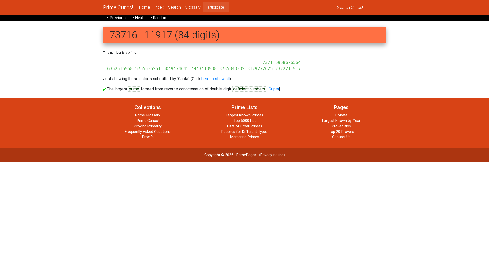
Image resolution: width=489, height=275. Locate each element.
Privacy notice (272, 155)
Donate (341, 115)
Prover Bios (341, 126)
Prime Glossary (147, 115)
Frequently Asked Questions (148, 132)
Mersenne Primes (244, 137)
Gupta (274, 89)
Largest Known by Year (341, 121)
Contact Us (341, 137)
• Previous (116, 17)
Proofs (148, 137)
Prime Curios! (118, 7)
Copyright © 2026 (218, 155)
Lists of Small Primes (244, 126)
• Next (138, 17)
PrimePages (246, 155)
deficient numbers (249, 89)
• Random (159, 17)
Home (144, 7)
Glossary (193, 7)
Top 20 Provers (341, 132)
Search (174, 7)
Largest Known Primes (244, 115)
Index (159, 7)
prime (134, 89)
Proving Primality (148, 126)
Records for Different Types (244, 132)
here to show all (215, 78)
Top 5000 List (245, 121)
